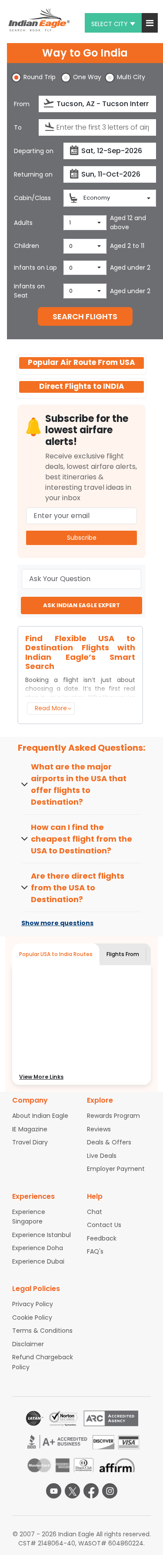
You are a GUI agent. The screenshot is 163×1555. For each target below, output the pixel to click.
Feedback (101, 1238)
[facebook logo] (91, 1490)
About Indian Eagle (40, 1115)
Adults (23, 222)
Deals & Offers (109, 1142)
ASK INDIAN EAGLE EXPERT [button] (81, 605)
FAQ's (95, 1251)
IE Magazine (29, 1129)
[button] (150, 23)
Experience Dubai (38, 1261)
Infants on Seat (29, 291)
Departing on (33, 151)
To (18, 127)
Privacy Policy (32, 1304)
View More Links (41, 1076)
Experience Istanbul (41, 1235)
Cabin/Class (32, 198)
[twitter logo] (72, 1490)
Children (26, 245)
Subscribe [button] (81, 537)
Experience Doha (37, 1248)
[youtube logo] (53, 1490)
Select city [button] (109, 24)
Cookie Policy (32, 1317)
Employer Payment (116, 1168)
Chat (94, 1211)
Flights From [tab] (122, 954)
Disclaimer (28, 1344)
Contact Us (104, 1225)
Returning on (33, 174)
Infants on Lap (35, 267)
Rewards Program (113, 1115)
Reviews (99, 1129)
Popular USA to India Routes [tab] (56, 954)
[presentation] (49, 103)
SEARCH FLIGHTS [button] (85, 316)
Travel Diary (30, 1142)
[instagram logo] (109, 1490)
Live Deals (101, 1155)
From (22, 104)
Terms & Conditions (42, 1330)
